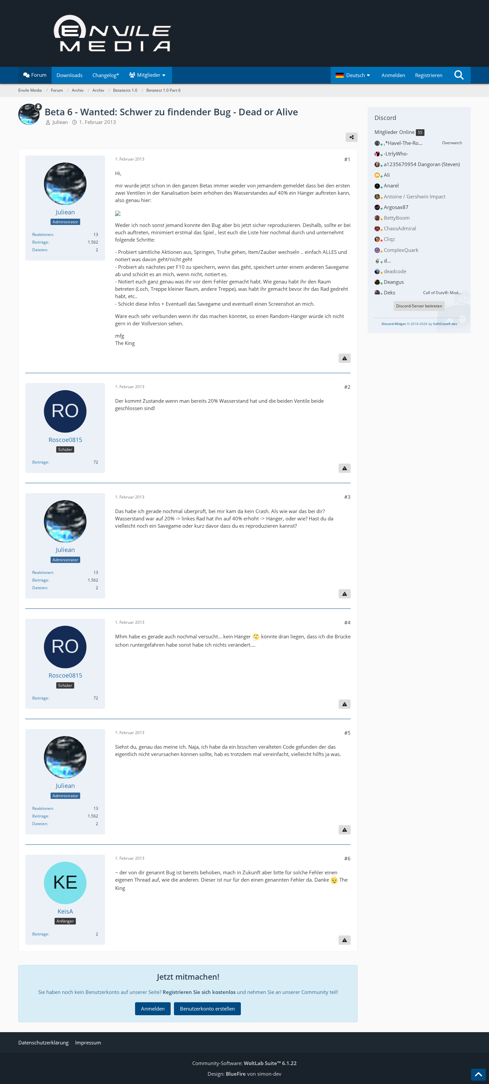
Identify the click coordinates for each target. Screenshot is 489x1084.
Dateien (39, 250)
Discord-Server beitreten (419, 306)
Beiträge (40, 242)
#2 (347, 386)
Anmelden (393, 75)
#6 (347, 858)
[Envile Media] (244, 33)
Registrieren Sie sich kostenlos (199, 992)
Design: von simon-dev (244, 1073)
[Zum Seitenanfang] (478, 1075)
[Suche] (459, 75)
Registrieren (428, 75)
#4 (347, 622)
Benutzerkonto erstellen (207, 1008)
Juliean (60, 122)
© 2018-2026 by (419, 323)
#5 (347, 732)
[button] (354, 75)
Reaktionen (42, 234)
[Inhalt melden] (345, 358)
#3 (347, 496)
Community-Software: (244, 1063)
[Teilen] (352, 137)
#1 (347, 159)
